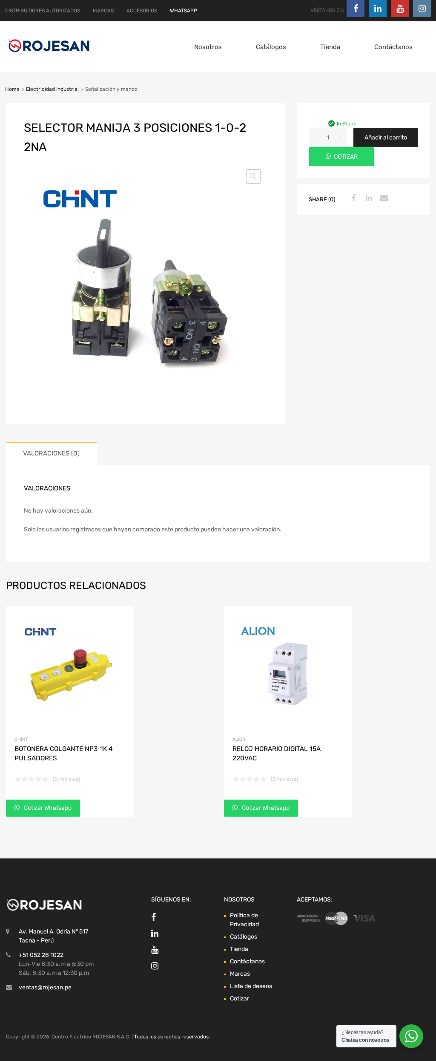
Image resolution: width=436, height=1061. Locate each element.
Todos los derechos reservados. (172, 1037)
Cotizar (239, 998)
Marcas (240, 973)
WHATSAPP (183, 11)
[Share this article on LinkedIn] (367, 198)
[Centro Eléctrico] (49, 54)
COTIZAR (346, 156)
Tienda (330, 47)
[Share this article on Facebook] (352, 198)
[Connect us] (355, 8)
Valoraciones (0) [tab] (51, 453)
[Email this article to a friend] (383, 198)
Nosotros (208, 47)
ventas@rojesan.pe (45, 987)
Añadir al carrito (385, 137)
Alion (238, 739)
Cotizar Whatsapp (47, 808)
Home (12, 89)
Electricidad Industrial (52, 89)
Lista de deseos (251, 986)
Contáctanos (393, 47)
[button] (253, 176)
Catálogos (271, 47)
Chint (21, 739)
